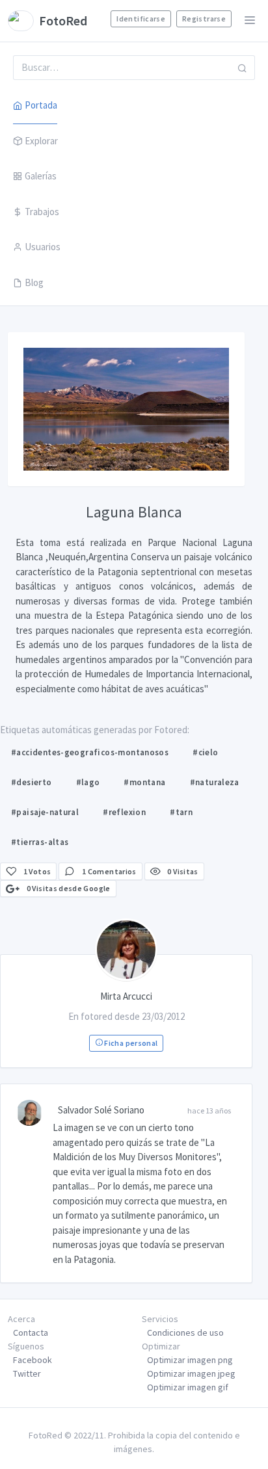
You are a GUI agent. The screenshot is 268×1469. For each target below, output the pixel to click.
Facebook (32, 1360)
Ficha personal (130, 1043)
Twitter (27, 1373)
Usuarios (42, 246)
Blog (34, 282)
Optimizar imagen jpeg (191, 1373)
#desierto (31, 782)
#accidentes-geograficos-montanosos (89, 752)
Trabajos (42, 211)
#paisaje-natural (45, 812)
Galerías (41, 176)
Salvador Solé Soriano (101, 1110)
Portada (41, 105)
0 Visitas (182, 871)
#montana (144, 782)
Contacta (30, 1332)
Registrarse (204, 18)
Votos (37, 871)
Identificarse (140, 18)
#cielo (205, 752)
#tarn (181, 812)
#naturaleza (214, 782)
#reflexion (124, 812)
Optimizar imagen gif (187, 1387)
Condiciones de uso (185, 1332)
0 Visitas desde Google (67, 888)
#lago (88, 782)
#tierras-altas (39, 842)
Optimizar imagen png (190, 1360)
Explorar (41, 141)
